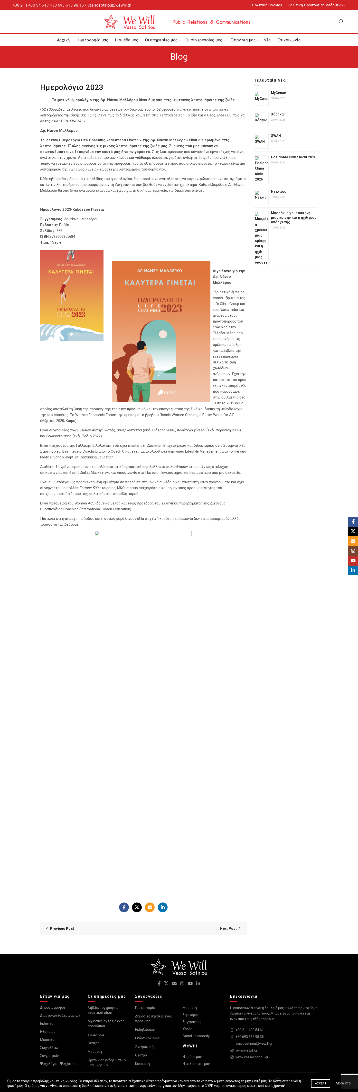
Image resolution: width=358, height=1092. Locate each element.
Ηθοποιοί (47, 1032)
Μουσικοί (48, 1040)
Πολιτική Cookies (267, 5)
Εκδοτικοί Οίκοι (147, 1038)
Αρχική (63, 40)
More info (343, 1083)
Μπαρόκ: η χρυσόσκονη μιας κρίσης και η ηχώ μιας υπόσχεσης (294, 217)
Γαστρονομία (145, 1008)
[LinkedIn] (163, 907)
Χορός (188, 1029)
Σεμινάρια (190, 1015)
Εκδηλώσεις (145, 1030)
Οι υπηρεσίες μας (161, 40)
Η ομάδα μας (127, 40)
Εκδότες (46, 1024)
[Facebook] (124, 907)
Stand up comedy (196, 1036)
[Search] (341, 21)
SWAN (276, 136)
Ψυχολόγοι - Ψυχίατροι (58, 1064)
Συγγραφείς (49, 1056)
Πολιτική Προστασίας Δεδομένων (317, 5)
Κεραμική (142, 1064)
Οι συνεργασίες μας (204, 40)
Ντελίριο (278, 191)
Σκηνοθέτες (49, 1048)
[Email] (150, 907)
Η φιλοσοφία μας (92, 40)
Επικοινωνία (289, 40)
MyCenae (278, 93)
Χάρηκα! (278, 114)
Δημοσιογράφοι (52, 1007)
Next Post (228, 929)
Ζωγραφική (144, 1047)
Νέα (267, 40)
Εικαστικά (96, 1034)
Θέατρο (93, 1043)
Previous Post (62, 929)
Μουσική (95, 1052)
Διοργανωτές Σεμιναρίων (60, 1015)
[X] (137, 907)
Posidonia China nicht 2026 (293, 157)
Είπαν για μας (243, 40)
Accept (320, 1083)
